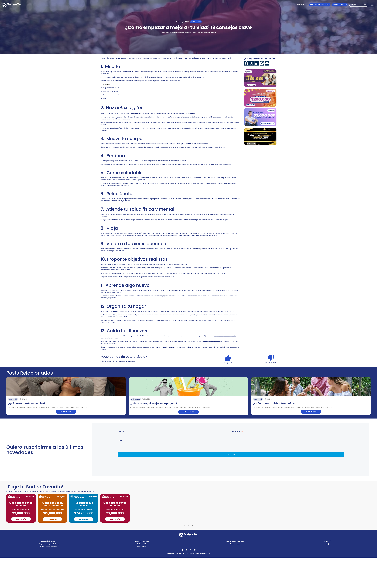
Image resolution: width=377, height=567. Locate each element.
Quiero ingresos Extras (319, 5)
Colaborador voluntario (49, 547)
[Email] (267, 63)
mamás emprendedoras (212, 341)
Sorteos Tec (328, 541)
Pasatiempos (235, 544)
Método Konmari (164, 320)
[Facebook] (246, 63)
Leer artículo (66, 412)
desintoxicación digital (186, 113)
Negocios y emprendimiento (49, 544)
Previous (180, 525)
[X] (251, 63)
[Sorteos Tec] (188, 535)
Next (197, 525)
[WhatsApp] (262, 63)
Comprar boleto (340, 5)
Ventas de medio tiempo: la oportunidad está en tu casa (176, 347)
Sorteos (300, 4)
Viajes (328, 544)
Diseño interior (142, 547)
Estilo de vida (142, 544)
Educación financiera (48, 541)
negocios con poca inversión (225, 336)
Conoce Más (21, 519)
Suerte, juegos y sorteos (235, 541)
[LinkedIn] (256, 63)
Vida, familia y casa (142, 541)
